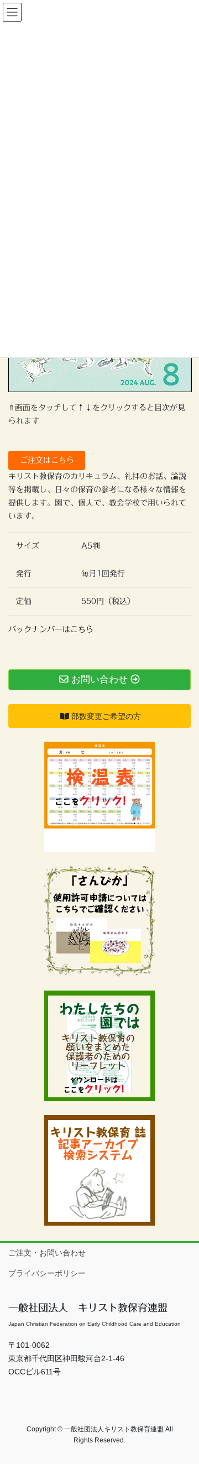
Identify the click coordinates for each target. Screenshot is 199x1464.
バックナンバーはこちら (50, 629)
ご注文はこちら (47, 460)
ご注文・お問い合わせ (47, 1252)
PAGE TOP (183, 1410)
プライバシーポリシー (47, 1273)
